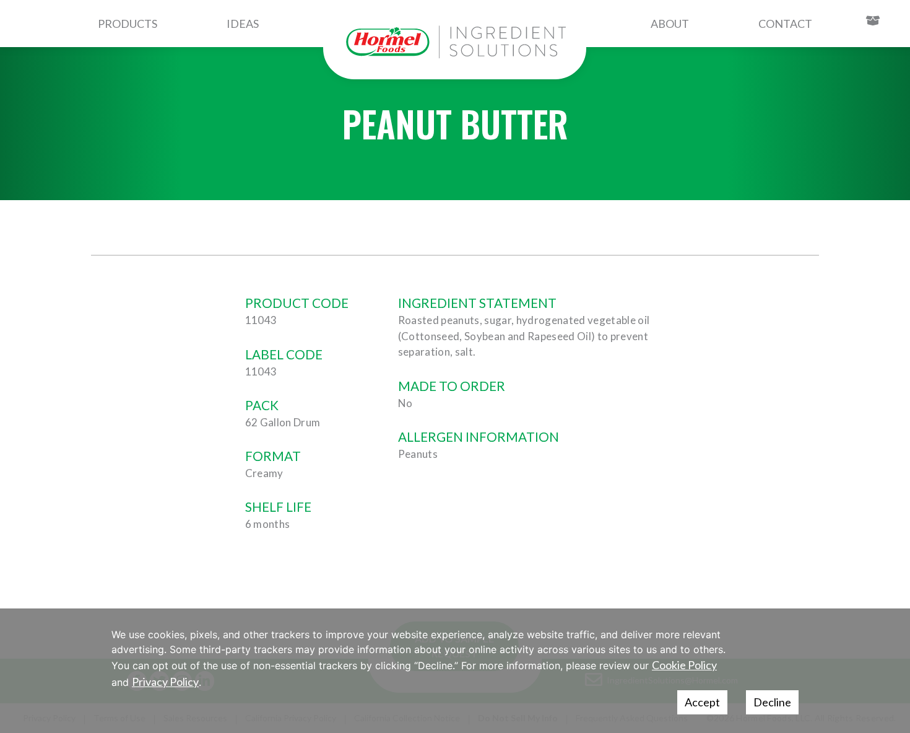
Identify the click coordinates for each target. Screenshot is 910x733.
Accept (702, 702)
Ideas (243, 23)
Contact (785, 23)
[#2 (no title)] (455, 42)
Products (127, 23)
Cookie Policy (684, 665)
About (670, 23)
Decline (772, 702)
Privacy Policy (165, 681)
